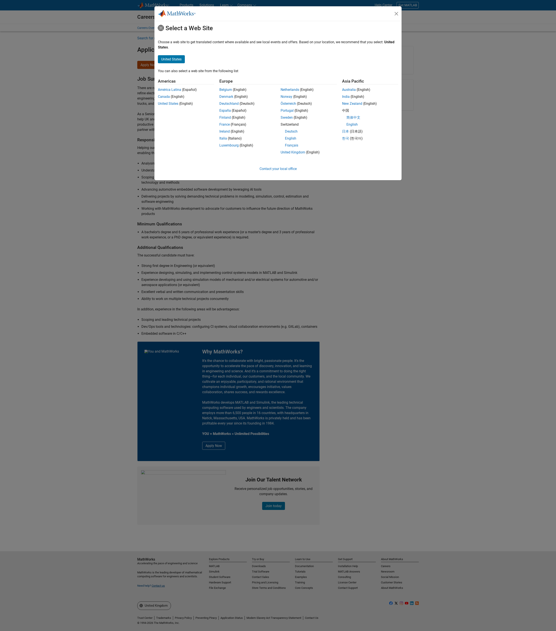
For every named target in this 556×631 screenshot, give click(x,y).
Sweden (287, 117)
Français (291, 145)
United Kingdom (293, 152)
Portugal (287, 110)
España (225, 110)
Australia (349, 90)
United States (168, 104)
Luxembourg (229, 145)
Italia (223, 138)
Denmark (226, 97)
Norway (286, 97)
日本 (345, 131)
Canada (164, 97)
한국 (345, 138)
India (346, 97)
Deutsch (291, 131)
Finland (225, 117)
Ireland (224, 131)
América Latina (169, 90)
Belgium (225, 90)
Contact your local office (278, 169)
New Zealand (352, 104)
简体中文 (353, 117)
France (224, 124)
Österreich (288, 104)
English (290, 138)
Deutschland (229, 104)
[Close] (396, 13)
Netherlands (290, 90)
